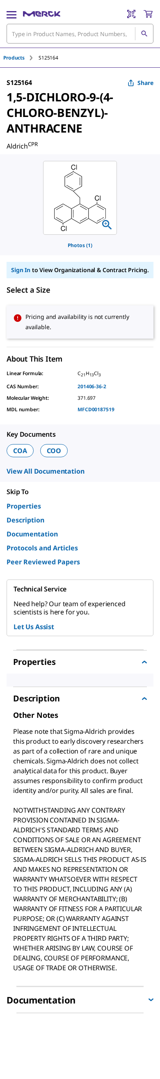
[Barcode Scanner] (131, 14)
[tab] (21, 57)
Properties (24, 506)
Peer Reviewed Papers (43, 561)
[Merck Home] (41, 14)
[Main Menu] (11, 14)
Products (14, 57)
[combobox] (80, 34)
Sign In (20, 270)
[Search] (144, 33)
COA (20, 450)
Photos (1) (80, 245)
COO (54, 450)
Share (145, 83)
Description (25, 520)
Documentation (32, 533)
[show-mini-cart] (148, 14)
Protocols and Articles (42, 547)
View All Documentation (45, 471)
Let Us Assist (34, 627)
